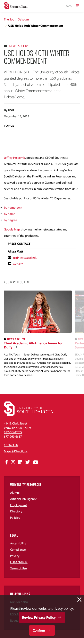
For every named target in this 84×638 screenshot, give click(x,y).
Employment (18, 505)
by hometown (13, 208)
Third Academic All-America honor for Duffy (33, 345)
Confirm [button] (39, 630)
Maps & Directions (15, 451)
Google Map (12, 229)
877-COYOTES (13, 432)
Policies (15, 518)
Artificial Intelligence (23, 499)
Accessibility (18, 543)
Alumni (15, 493)
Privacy (15, 556)
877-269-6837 (13, 437)
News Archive (19, 46)
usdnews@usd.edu (25, 258)
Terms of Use (18, 568)
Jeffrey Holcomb (14, 158)
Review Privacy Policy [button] (39, 617)
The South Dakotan (16, 19)
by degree (10, 220)
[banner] (38, 334)
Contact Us (11, 445)
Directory (16, 511)
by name (9, 214)
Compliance (18, 550)
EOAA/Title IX (19, 562)
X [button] (79, 599)
